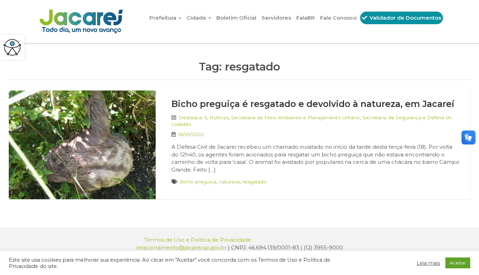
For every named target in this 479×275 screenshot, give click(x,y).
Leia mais (428, 263)
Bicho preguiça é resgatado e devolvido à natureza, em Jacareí (312, 104)
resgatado (254, 182)
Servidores (276, 17)
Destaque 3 (193, 117)
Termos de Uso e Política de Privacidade (197, 239)
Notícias (219, 117)
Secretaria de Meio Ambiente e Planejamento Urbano (295, 117)
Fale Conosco (338, 17)
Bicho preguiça (198, 182)
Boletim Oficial (236, 17)
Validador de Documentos (404, 17)
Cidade (197, 17)
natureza (229, 182)
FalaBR (305, 17)
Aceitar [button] (458, 263)
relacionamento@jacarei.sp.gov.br (181, 247)
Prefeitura (163, 17)
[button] (12, 47)
